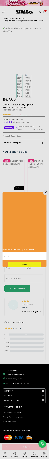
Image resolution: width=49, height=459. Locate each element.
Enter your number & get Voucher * (19, 249)
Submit (24, 265)
